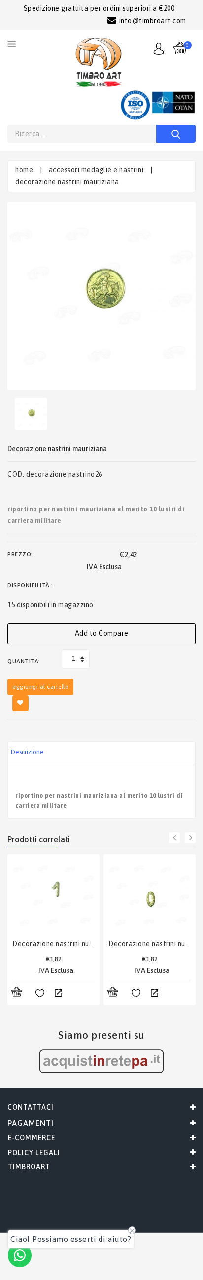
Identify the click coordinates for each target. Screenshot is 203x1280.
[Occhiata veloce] (58, 993)
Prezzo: (20, 554)
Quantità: (23, 661)
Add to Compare (102, 633)
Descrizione (27, 752)
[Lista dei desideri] (40, 993)
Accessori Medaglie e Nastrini (96, 170)
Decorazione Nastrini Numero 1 (53, 944)
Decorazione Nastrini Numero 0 (149, 944)
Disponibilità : (30, 585)
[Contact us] (20, 1255)
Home (24, 170)
